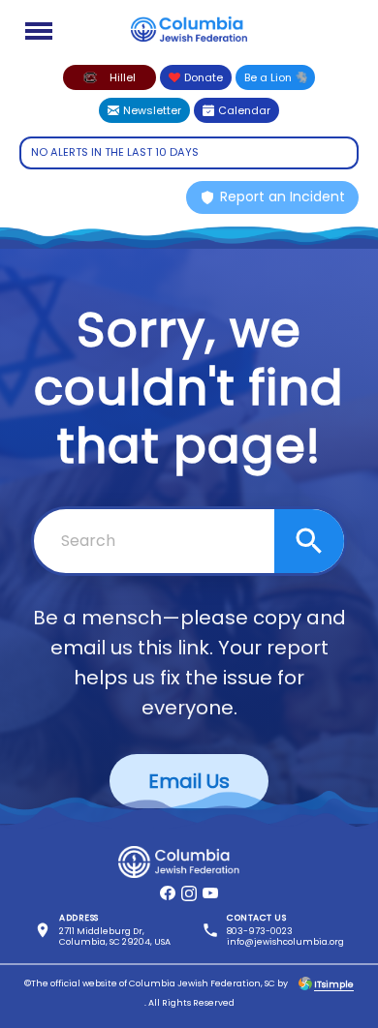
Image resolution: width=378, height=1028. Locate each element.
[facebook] (167, 893)
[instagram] (189, 893)
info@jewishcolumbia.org (285, 942)
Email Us (189, 781)
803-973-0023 (260, 931)
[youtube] (210, 893)
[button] (110, 77)
